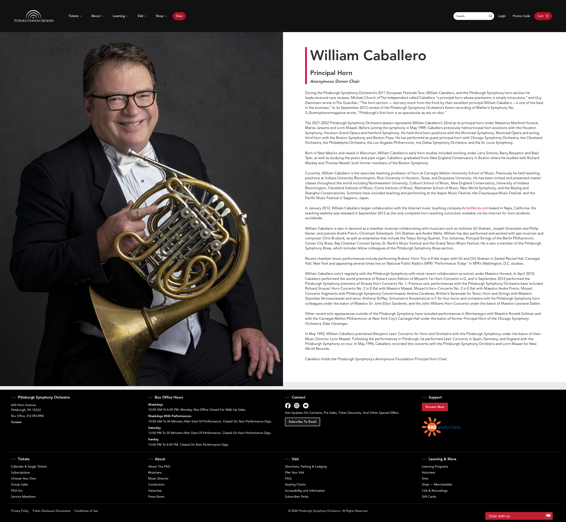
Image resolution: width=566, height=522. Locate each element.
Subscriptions (20, 472)
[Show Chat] (548, 516)
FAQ (288, 478)
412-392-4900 (35, 416)
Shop (159, 16)
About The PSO (159, 466)
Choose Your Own (23, 478)
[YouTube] (306, 405)
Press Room (156, 497)
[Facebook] (288, 405)
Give (179, 16)
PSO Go (16, 491)
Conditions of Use (86, 511)
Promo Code (521, 16)
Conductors (156, 484)
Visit (140, 16)
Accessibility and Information (305, 491)
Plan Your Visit (294, 472)
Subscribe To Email (302, 422)
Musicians (155, 472)
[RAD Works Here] (441, 427)
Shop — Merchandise (437, 484)
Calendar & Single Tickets (29, 466)
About (95, 16)
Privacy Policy (20, 511)
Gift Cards (429, 497)
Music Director (158, 478)
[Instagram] (297, 405)
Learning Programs (435, 466)
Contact (16, 422)
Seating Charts (295, 484)
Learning (119, 16)
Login (502, 16)
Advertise (155, 491)
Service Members (23, 497)
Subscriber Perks (296, 497)
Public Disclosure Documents (52, 511)
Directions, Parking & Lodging (306, 466)
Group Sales (19, 484)
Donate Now (435, 407)
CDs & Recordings (434, 491)
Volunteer (428, 472)
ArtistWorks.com (475, 208)
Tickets (73, 16)
